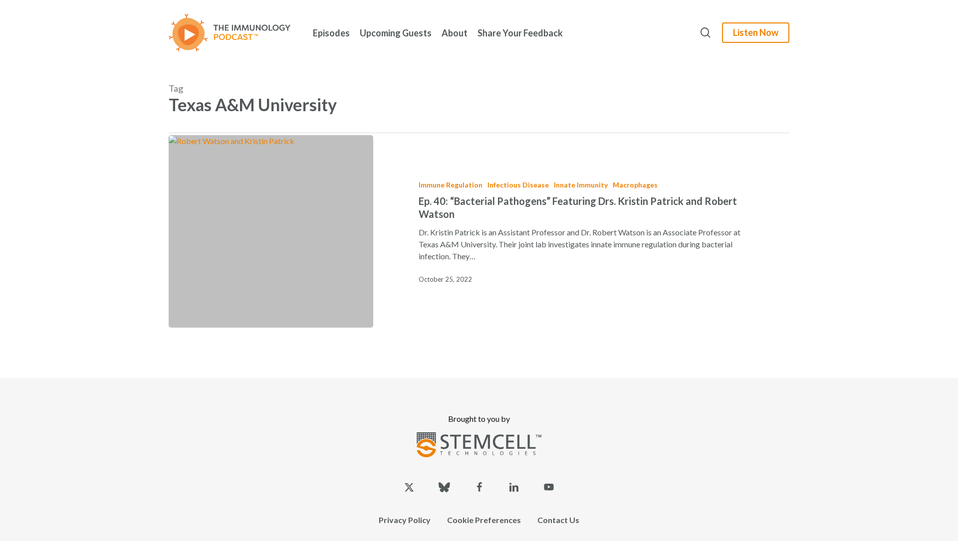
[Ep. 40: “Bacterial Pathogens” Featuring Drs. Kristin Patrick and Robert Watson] (271, 231)
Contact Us (558, 520)
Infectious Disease (518, 184)
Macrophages (635, 184)
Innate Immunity (581, 184)
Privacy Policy (405, 520)
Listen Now (755, 32)
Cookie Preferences (484, 520)
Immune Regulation (450, 184)
